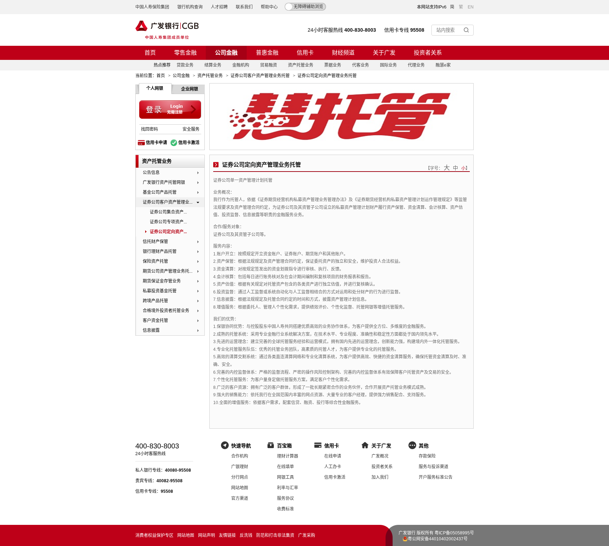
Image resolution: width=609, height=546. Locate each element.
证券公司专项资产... (168, 221)
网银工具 (285, 477)
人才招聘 (219, 7)
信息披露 (151, 330)
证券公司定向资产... (168, 231)
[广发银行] (167, 29)
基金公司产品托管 (160, 192)
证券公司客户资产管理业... (167, 202)
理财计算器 (287, 456)
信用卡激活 (188, 142)
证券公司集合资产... (168, 212)
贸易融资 (268, 65)
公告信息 (151, 172)
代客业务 (360, 65)
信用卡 (305, 53)
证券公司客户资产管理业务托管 (260, 75)
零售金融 (185, 53)
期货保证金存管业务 (162, 281)
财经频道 (343, 53)
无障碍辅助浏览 (308, 6)
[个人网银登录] (170, 109)
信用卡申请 (156, 142)
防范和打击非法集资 (275, 535)
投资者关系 (428, 53)
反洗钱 (246, 535)
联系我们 (244, 7)
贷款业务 (185, 65)
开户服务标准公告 (436, 477)
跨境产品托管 (155, 300)
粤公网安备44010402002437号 (438, 538)
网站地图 (239, 487)
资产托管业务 (300, 65)
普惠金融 (267, 53)
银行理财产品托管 (160, 251)
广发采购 (306, 535)
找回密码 (149, 129)
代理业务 (416, 65)
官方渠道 (239, 498)
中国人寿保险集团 (152, 7)
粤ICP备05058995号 (454, 533)
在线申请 (332, 456)
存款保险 (427, 456)
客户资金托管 (155, 320)
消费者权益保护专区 (154, 535)
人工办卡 (332, 466)
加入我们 (379, 477)
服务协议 (285, 498)
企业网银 (189, 89)
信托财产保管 (155, 241)
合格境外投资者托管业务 (166, 310)
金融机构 (240, 65)
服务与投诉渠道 (433, 466)
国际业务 (388, 65)
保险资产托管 (155, 261)
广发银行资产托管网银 (164, 182)
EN (471, 7)
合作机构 (239, 456)
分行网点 (239, 477)
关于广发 (384, 53)
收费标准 (285, 509)
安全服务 (191, 129)
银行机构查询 (190, 7)
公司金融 (226, 53)
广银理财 (239, 466)
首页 (150, 53)
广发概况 (379, 456)
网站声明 (206, 535)
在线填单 (285, 466)
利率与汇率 (287, 487)
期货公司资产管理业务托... (167, 271)
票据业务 (332, 65)
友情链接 (227, 535)
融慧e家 (443, 65)
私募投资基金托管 (160, 290)
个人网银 (154, 88)
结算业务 (212, 65)
